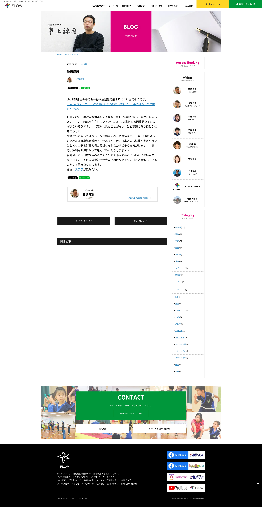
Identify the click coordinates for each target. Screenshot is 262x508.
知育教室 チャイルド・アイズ (106, 473)
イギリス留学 (180, 357)
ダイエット (179, 268)
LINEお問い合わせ (247, 4)
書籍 (177, 371)
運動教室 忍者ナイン (82, 473)
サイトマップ (83, 498)
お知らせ (75, 483)
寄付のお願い (173, 5)
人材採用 (178, 330)
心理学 (178, 324)
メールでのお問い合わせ (159, 428)
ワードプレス (180, 310)
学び (177, 241)
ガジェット (179, 290)
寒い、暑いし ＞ (140, 221)
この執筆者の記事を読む (138, 198)
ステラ (79, 169)
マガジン (141, 5)
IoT (176, 297)
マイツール (179, 337)
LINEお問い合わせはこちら (131, 413)
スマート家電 (180, 344)
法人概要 (189, 5)
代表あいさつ (156, 5)
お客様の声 (127, 5)
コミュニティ (180, 351)
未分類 (84, 64)
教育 (177, 247)
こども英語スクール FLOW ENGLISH (72, 477)
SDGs (177, 317)
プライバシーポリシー (65, 498)
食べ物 (178, 254)
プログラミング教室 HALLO (69, 480)
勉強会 (178, 274)
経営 (177, 303)
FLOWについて (98, 5)
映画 (177, 364)
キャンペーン (214, 4)
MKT (180, 281)
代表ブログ (126, 480)
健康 (177, 261)
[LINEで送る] (84, 88)
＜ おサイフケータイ (83, 221)
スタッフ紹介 (63, 483)
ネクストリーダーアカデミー (103, 477)
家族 (177, 234)
